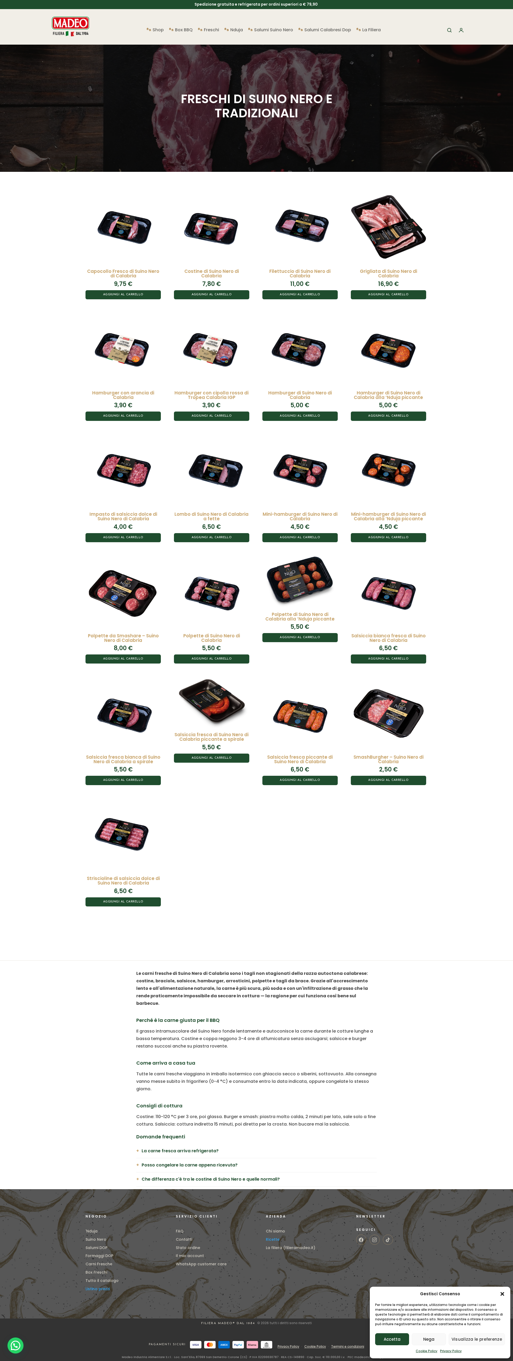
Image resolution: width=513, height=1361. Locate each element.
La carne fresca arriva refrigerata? (180, 1151)
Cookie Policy (426, 1351)
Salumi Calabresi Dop (327, 30)
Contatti (184, 1239)
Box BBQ (184, 30)
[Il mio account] (461, 30)
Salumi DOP (96, 1247)
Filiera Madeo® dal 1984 (228, 1323)
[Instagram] (375, 1240)
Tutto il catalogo (102, 1280)
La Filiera (371, 30)
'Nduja (92, 1231)
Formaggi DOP (99, 1255)
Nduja (236, 30)
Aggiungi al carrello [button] (123, 294)
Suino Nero (96, 1239)
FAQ (180, 1231)
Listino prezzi (98, 1289)
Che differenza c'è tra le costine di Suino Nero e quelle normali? (211, 1179)
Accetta (392, 1339)
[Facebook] (361, 1240)
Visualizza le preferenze (477, 1339)
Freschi (211, 30)
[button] (502, 1294)
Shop (158, 30)
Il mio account (190, 1255)
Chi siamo (275, 1231)
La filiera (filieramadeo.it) (290, 1247)
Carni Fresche (99, 1264)
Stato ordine (188, 1247)
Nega (429, 1339)
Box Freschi (96, 1272)
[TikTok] (388, 1240)
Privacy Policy (451, 1351)
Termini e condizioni (347, 1346)
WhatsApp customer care (201, 1264)
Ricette (272, 1239)
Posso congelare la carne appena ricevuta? (190, 1165)
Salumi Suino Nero (273, 30)
